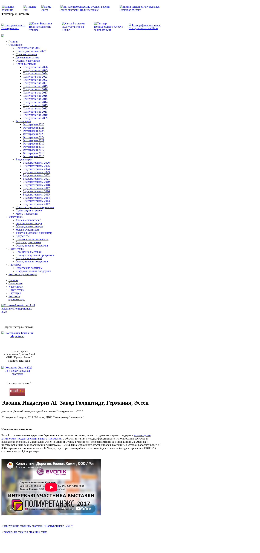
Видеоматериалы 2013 (36, 200)
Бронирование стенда (29, 223)
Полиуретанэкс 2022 (35, 79)
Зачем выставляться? (28, 220)
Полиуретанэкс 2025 (35, 70)
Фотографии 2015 (33, 156)
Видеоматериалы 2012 (36, 204)
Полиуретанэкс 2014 (35, 102)
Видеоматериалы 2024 (36, 169)
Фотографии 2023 (33, 133)
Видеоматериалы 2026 (36, 162)
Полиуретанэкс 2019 (35, 86)
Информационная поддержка (33, 271)
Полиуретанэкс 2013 (35, 105)
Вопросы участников (28, 242)
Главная (13, 41)
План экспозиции (26, 54)
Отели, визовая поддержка (32, 245)
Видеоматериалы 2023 (36, 172)
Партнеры (14, 264)
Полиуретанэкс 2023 (35, 76)
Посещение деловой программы (35, 255)
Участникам (15, 216)
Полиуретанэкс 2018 (35, 89)
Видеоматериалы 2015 (36, 194)
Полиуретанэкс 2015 (35, 98)
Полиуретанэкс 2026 (35, 67)
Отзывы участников (28, 60)
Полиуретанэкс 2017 (35, 92)
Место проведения (27, 213)
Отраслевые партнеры (29, 267)
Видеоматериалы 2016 (36, 191)
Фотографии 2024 (33, 130)
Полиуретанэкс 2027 (28, 47)
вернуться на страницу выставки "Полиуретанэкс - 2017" (38, 525)
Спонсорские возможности (32, 239)
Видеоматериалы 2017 (36, 188)
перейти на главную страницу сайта (25, 531)
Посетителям (16, 248)
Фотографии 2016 (33, 153)
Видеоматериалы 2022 (36, 175)
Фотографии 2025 (33, 127)
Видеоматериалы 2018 (36, 184)
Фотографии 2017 (33, 149)
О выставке (15, 44)
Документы (23, 235)
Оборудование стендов (29, 226)
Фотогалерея (23, 121)
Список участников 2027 (31, 51)
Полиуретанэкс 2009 (35, 118)
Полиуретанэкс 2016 (35, 95)
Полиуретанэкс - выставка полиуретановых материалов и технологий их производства (97, 539)
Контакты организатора (22, 274)
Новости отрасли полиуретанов (35, 207)
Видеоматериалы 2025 (36, 165)
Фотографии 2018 (33, 146)
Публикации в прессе (29, 210)
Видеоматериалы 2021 (36, 178)
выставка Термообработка (132, 546)
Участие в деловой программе (34, 232)
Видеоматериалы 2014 (36, 197)
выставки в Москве (150, 546)
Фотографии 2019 (33, 143)
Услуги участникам (27, 229)
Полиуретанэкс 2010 (35, 114)
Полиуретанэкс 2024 (35, 73)
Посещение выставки (29, 251)
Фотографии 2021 (33, 140)
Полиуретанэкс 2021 (35, 82)
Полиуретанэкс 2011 (35, 111)
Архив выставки (26, 63)
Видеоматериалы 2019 (36, 181)
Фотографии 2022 (33, 137)
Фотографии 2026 (33, 124)
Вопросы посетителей (29, 258)
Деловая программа (27, 57)
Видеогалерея (24, 159)
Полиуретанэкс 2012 (35, 108)
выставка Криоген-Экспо (111, 546)
